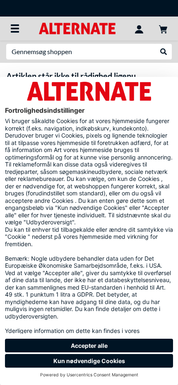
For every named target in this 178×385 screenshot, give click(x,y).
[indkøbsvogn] (163, 28)
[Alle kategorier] (15, 28)
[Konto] (139, 28)
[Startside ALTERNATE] (77, 28)
